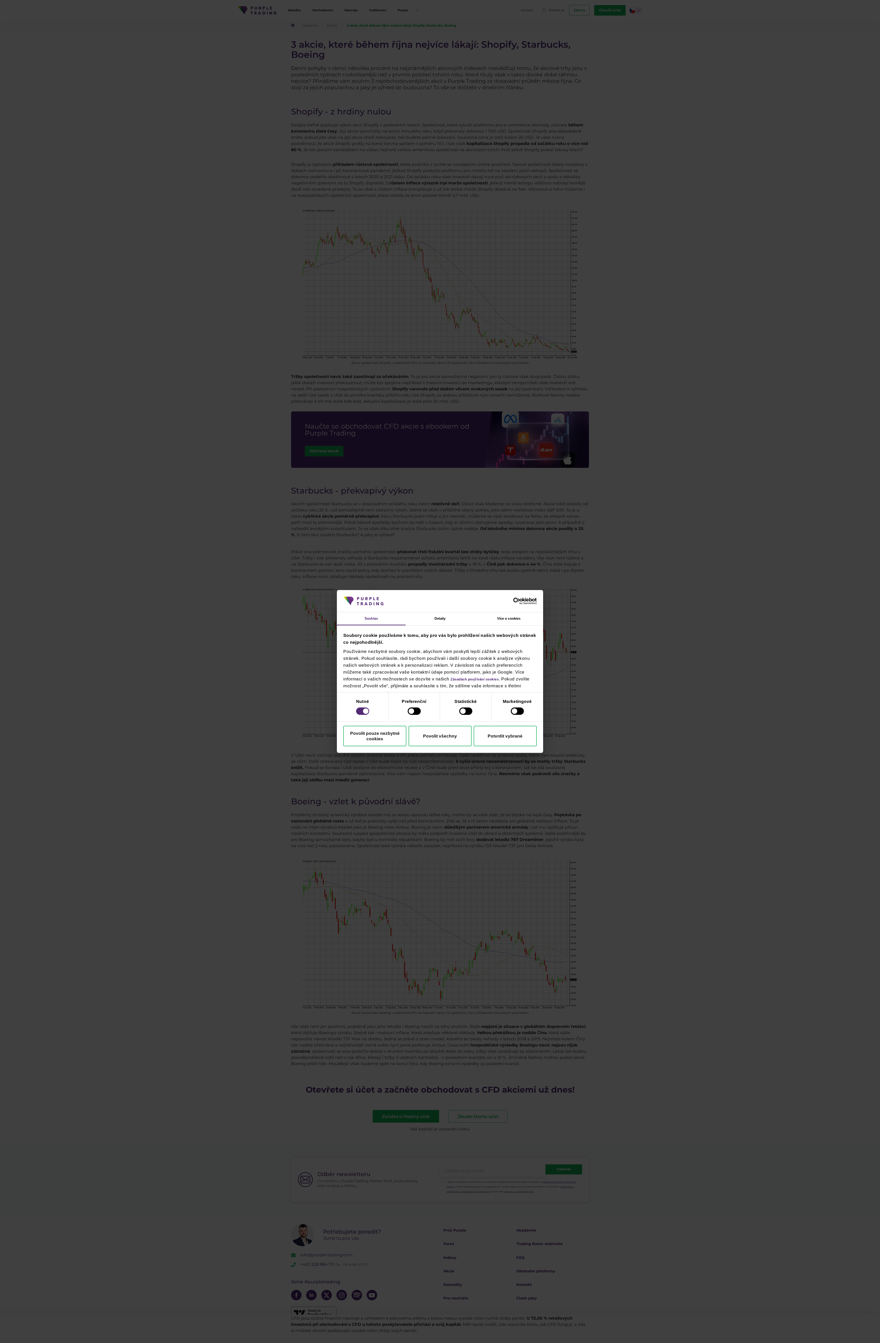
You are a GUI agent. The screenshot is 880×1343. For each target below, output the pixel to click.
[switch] (414, 712)
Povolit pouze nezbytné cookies (375, 737)
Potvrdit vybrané (505, 736)
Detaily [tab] (440, 618)
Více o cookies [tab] (508, 618)
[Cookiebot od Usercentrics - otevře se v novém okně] (517, 600)
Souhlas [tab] (371, 618)
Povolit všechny (440, 736)
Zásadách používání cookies (482, 679)
